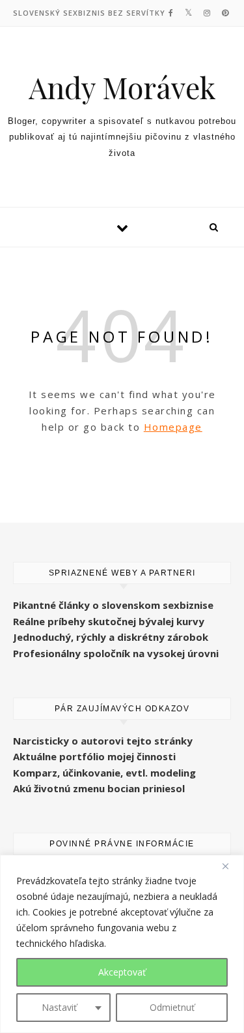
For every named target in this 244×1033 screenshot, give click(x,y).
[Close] (230, 866)
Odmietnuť (172, 1007)
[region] (122, 944)
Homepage (173, 426)
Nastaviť (59, 1007)
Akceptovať (122, 972)
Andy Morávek (122, 87)
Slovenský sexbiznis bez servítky (89, 13)
